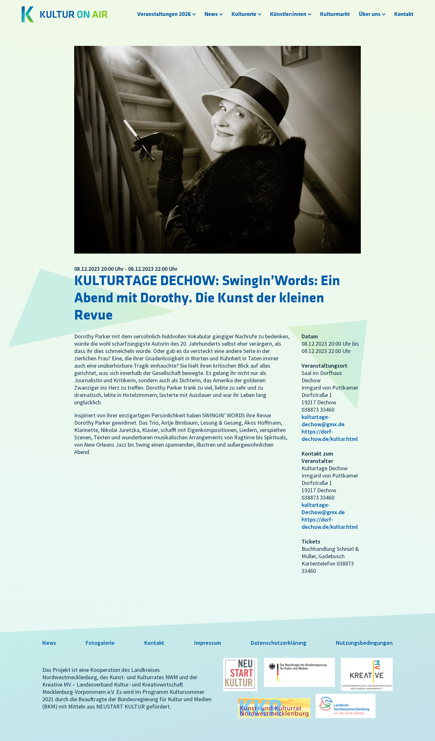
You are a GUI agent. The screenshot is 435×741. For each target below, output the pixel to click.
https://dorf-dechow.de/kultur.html (330, 435)
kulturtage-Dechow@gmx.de (323, 508)
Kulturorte (244, 14)
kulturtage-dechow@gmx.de (323, 420)
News (211, 14)
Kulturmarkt (335, 14)
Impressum (207, 642)
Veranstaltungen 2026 (164, 14)
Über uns (370, 14)
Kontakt (403, 14)
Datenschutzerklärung (278, 642)
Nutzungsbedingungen (364, 642)
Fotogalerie (100, 642)
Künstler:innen (288, 14)
